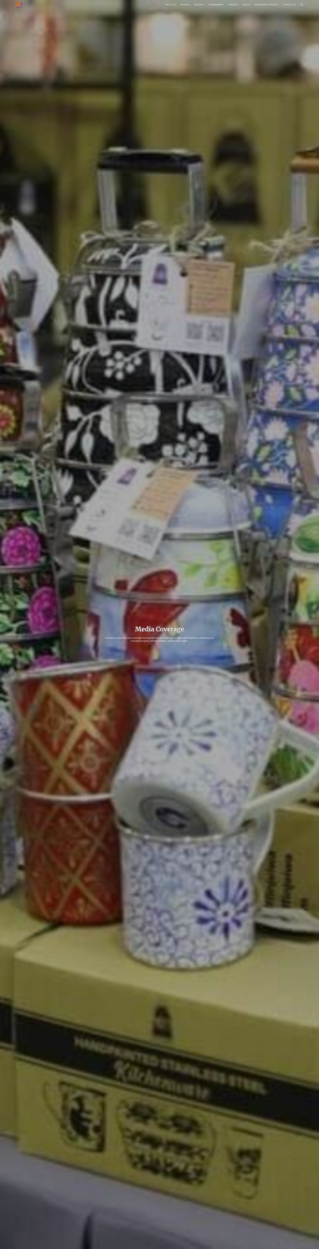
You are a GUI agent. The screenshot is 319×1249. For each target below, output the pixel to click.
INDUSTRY (199, 5)
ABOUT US (170, 5)
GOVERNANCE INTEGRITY (266, 5)
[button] (187, 4)
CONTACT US (289, 5)
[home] (19, 4)
